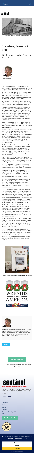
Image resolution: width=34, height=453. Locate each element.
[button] (31, 8)
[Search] (29, 4)
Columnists (5, 402)
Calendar (4, 409)
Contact (4, 407)
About (3, 404)
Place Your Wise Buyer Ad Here (9, 412)
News (3, 400)
